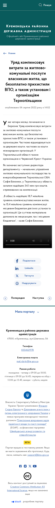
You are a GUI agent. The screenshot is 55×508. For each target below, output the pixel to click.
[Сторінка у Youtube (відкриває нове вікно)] (35, 466)
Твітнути (29, 276)
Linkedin (29, 268)
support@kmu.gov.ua (38, 455)
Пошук (47, 5)
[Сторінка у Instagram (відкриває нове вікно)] (25, 466)
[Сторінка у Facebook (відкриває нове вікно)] (20, 466)
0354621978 (27, 350)
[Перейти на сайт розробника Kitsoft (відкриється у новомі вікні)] (17, 502)
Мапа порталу (25, 312)
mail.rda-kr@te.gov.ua (27, 361)
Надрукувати (29, 283)
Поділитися (29, 261)
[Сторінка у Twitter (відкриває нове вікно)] (30, 466)
